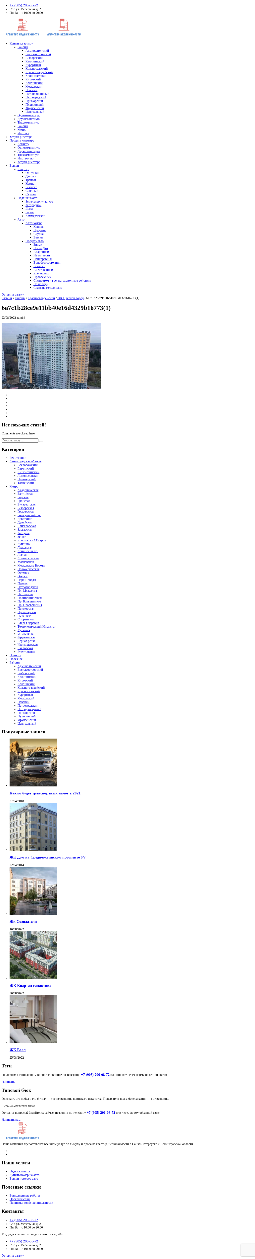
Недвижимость (28, 198)
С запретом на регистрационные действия (62, 280)
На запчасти (41, 255)
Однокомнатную (29, 115)
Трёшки (31, 180)
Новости (15, 655)
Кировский (33, 79)
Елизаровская (27, 526)
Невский (31, 90)
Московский (34, 86)
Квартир (23, 169)
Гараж (30, 212)
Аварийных (41, 251)
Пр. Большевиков (29, 601)
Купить (38, 226)
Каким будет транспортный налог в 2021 (45, 793)
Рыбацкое (24, 615)
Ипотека (23, 133)
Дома (29, 208)
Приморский (34, 101)
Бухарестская (26, 504)
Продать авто (35, 241)
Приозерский (27, 479)
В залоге (31, 187)
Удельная (24, 630)
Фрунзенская (26, 637)
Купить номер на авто (24, 1175)
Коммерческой (35, 216)
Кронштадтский (36, 75)
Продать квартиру (22, 140)
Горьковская (26, 511)
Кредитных (41, 273)
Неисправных (42, 259)
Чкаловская (25, 648)
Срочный (32, 190)
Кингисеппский (28, 472)
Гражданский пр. (29, 515)
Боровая (23, 497)
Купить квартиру (21, 43)
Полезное (16, 659)
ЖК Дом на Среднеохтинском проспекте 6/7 (48, 857)
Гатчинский (26, 468)
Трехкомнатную (28, 122)
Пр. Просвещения (30, 605)
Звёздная (23, 533)
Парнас (22, 583)
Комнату (23, 144)
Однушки (32, 172)
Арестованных (43, 269)
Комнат (31, 183)
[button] (40, 441)
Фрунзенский (35, 108)
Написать (8, 1081)
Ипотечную (25, 158)
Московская (26, 562)
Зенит (22, 536)
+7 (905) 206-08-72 (24, 5)
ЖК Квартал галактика (30, 985)
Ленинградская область (25, 461)
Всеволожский (28, 465)
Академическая (28, 490)
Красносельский (37, 68)
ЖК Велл (18, 1050)
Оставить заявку (13, 294)
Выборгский (34, 57)
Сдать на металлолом (47, 287)
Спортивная (26, 619)
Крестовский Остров (32, 540)
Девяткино (25, 518)
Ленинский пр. (28, 551)
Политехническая (30, 597)
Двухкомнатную (29, 119)
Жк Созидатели (23, 921)
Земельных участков (39, 201)
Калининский (35, 61)
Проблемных (42, 277)
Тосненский (26, 483)
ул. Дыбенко (26, 633)
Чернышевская (28, 644)
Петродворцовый (37, 93)
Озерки (22, 576)
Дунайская (25, 522)
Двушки (31, 176)
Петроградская (28, 587)
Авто (21, 219)
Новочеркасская (28, 569)
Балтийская (25, 493)
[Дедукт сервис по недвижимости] (43, 36)
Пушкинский (35, 104)
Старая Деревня (28, 623)
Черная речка (26, 641)
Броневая (24, 500)
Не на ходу (40, 284)
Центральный (35, 111)
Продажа (39, 230)
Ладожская (25, 547)
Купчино (24, 544)
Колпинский (34, 83)
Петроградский (36, 97)
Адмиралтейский (37, 50)
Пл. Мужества (27, 590)
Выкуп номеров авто (24, 1178)
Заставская (25, 529)
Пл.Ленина (25, 594)
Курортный (33, 65)
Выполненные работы (25, 1195)
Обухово (23, 572)
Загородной (33, 205)
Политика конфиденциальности (31, 1202)
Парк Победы (27, 580)
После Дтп (40, 248)
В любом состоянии (47, 262)
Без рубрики (18, 457)
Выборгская (26, 508)
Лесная (22, 554)
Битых (37, 244)
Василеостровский (38, 54)
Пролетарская (27, 612)
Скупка (31, 194)
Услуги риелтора (29, 162)
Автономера (34, 223)
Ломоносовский (28, 475)
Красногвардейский (39, 72)
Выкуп (14, 165)
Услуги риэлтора (21, 136)
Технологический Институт (37, 626)
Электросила (26, 651)
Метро (22, 129)
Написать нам (11, 1119)
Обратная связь (20, 1199)
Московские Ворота (31, 565)
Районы (23, 47)
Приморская (26, 608)
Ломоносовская (28, 558)
